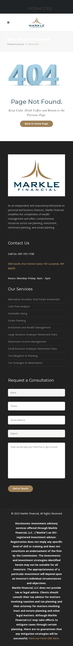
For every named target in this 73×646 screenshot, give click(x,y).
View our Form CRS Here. (44, 638)
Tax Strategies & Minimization (25, 362)
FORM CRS (40, 8)
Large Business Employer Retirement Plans (32, 334)
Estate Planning (17, 320)
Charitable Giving (17, 313)
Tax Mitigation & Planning (23, 355)
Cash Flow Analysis (19, 306)
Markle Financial (15, 44)
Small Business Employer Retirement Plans (32, 348)
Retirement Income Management (27, 341)
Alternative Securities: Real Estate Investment (34, 299)
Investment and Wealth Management (29, 327)
